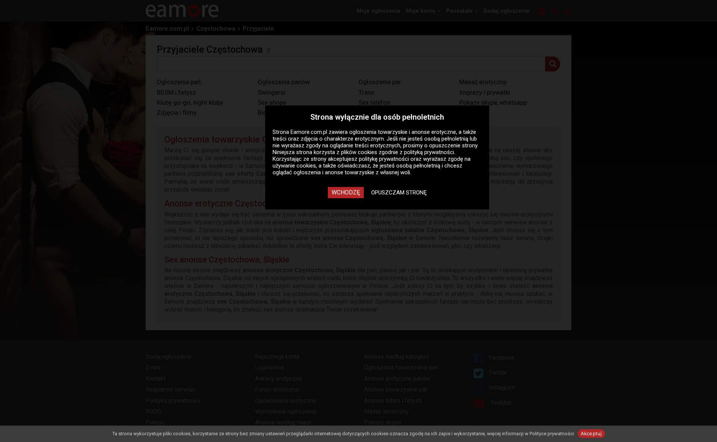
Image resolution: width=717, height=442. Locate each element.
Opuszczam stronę (399, 192)
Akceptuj (591, 433)
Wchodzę (346, 192)
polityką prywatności (429, 152)
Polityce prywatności (552, 433)
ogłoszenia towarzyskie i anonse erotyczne (402, 132)
